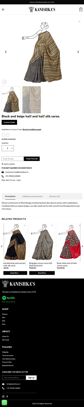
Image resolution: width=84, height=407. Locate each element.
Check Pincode (32, 159)
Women (4, 314)
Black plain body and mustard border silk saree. (13, 264)
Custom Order (9, 122)
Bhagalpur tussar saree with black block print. (40, 264)
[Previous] (6, 51)
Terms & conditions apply (31, 129)
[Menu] (3, 9)
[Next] (78, 51)
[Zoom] (4, 82)
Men (3, 318)
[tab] (10, 197)
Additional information (32, 196)
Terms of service (7, 356)
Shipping (5, 352)
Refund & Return (8, 366)
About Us (5, 337)
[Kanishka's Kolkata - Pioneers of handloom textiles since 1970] (42, 9)
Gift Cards (5, 340)
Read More (14, 273)
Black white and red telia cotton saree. (67, 264)
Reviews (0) (54, 196)
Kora (3, 324)
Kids (3, 321)
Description (10, 196)
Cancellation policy (8, 359)
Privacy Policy (7, 362)
